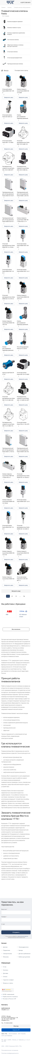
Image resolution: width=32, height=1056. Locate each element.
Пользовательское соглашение (9, 1050)
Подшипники (6, 950)
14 (24, 596)
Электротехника (7, 953)
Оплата (5, 976)
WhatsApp (16, 1026)
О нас (4, 966)
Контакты (5, 970)
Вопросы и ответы (8, 983)
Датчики (5, 947)
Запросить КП (16, 1030)
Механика (6, 957)
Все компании (16, 629)
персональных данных (23, 936)
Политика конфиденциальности (10, 1053)
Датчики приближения (24, 953)
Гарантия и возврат (8, 979)
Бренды (21, 950)
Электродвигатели (23, 947)
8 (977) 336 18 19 (25, 2)
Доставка (5, 973)
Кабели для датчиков (24, 957)
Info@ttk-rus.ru (5, 1009)
